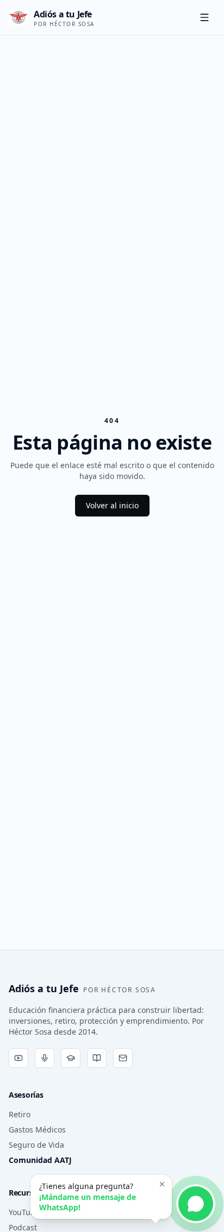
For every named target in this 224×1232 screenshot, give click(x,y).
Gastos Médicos (37, 1129)
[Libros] (97, 1058)
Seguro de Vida (36, 1145)
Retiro (19, 1114)
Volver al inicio (112, 505)
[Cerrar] (162, 1184)
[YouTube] (18, 1058)
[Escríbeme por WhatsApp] (195, 1203)
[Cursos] (70, 1058)
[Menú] (204, 17)
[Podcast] (44, 1058)
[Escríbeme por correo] (123, 1058)
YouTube (24, 1212)
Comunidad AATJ (40, 1160)
